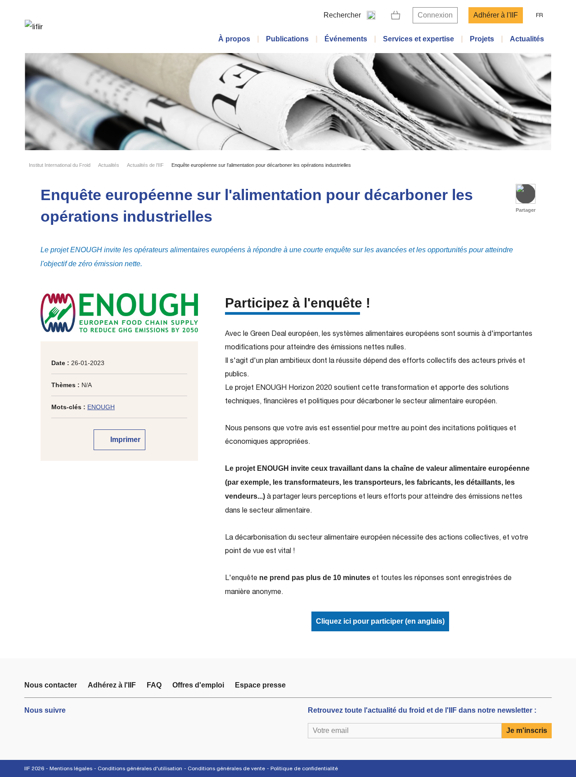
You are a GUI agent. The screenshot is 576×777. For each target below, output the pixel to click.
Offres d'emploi (198, 685)
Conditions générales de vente (226, 768)
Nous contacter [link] (50, 685)
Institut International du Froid (59, 165)
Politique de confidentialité (304, 768)
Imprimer (124, 439)
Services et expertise (418, 39)
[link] (395, 15)
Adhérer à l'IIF (495, 15)
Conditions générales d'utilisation (140, 768)
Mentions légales (71, 768)
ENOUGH (101, 407)
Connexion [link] (435, 15)
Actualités (527, 39)
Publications (287, 39)
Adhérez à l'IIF (112, 685)
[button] (526, 194)
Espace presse (260, 685)
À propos (234, 39)
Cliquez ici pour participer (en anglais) (380, 621)
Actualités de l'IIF (145, 165)
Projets (482, 39)
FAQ (154, 685)
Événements (345, 39)
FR (539, 15)
